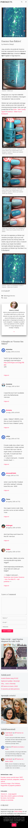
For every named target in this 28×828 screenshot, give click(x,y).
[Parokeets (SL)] (6, 2)
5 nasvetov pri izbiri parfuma (10, 689)
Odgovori (6, 375)
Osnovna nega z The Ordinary (10, 783)
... (14, 331)
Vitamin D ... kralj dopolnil (8, 794)
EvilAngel (9, 525)
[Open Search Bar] (22, 2)
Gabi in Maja (18, 811)
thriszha (9, 410)
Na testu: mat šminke (8, 798)
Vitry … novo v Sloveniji (8, 684)
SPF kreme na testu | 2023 (9, 686)
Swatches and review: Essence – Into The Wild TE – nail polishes (14, 579)
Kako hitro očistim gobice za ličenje (12, 796)
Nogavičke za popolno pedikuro (11, 785)
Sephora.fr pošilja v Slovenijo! (10, 681)
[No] (26, 822)
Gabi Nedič (8, 733)
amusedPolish (11, 473)
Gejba (8, 549)
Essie (5, 298)
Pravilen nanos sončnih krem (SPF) (12, 777)
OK (14, 825)
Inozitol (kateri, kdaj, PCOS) (9, 678)
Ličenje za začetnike (7, 800)
